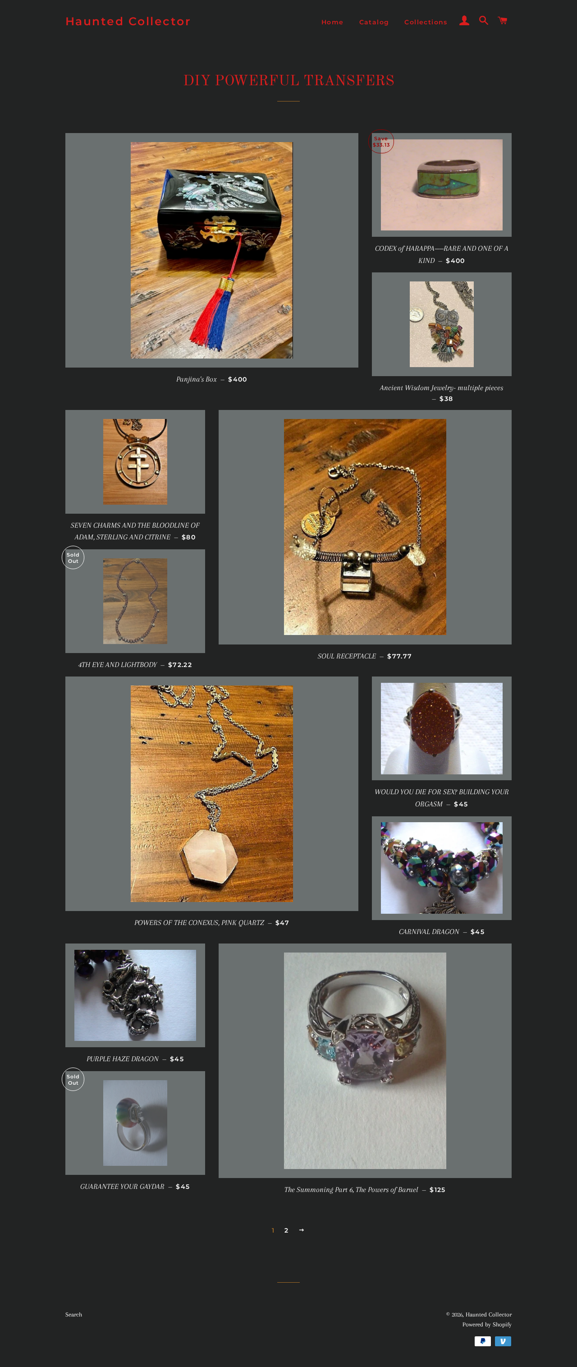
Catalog (374, 22)
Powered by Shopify (487, 1324)
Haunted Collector (128, 21)
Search (73, 1314)
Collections (425, 22)
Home (332, 22)
